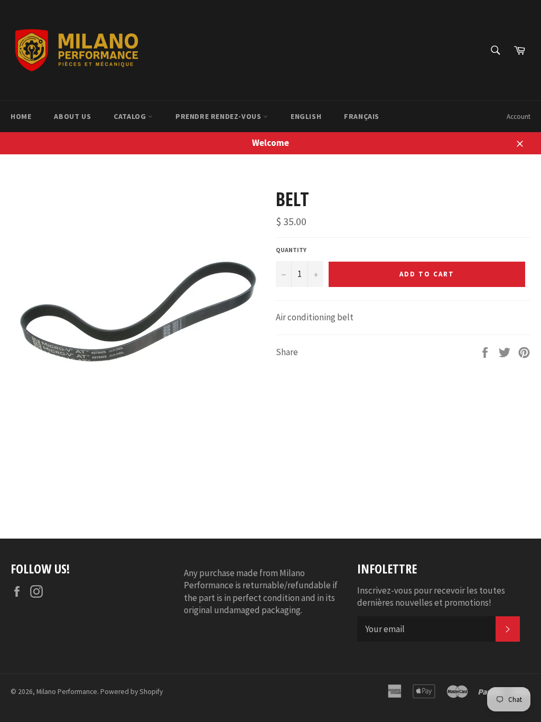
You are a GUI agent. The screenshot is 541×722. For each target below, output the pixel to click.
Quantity (291, 250)
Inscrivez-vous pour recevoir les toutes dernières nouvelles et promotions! (431, 596)
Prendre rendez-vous (219, 116)
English (306, 116)
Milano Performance (66, 691)
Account (518, 116)
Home (21, 116)
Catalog (131, 116)
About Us (72, 116)
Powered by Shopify (131, 691)
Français (361, 116)
